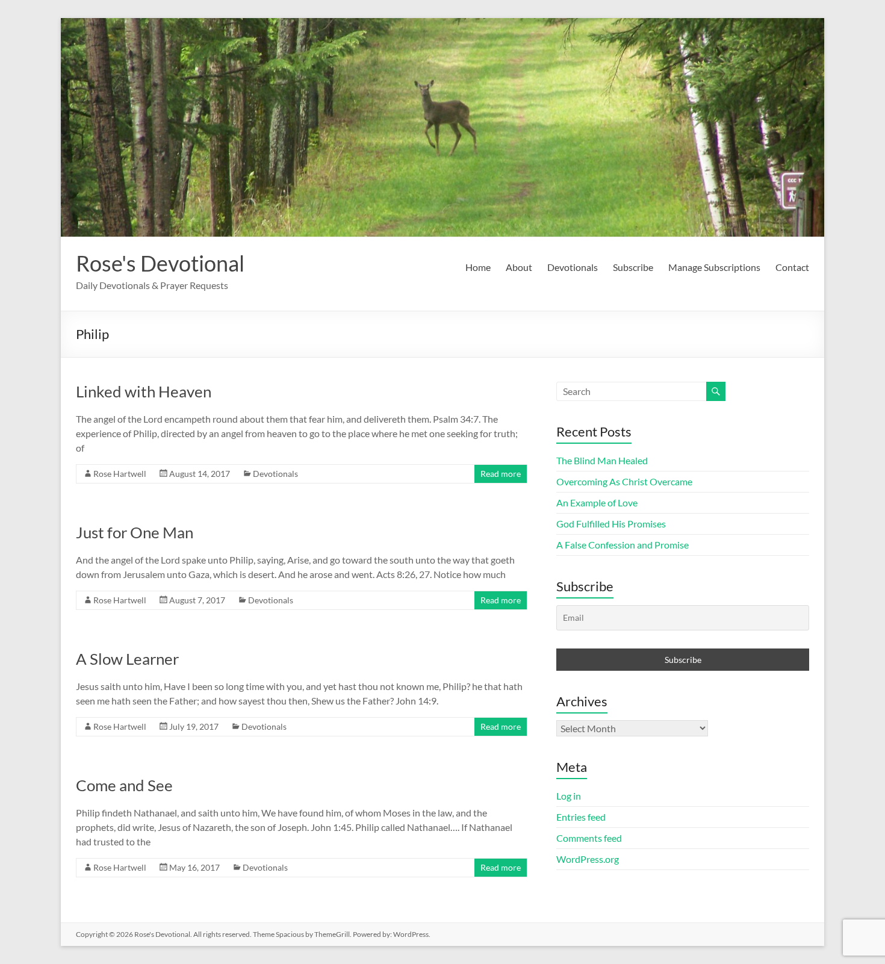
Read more (500, 473)
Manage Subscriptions (714, 267)
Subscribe (633, 267)
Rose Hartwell (119, 473)
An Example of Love (597, 502)
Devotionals (572, 267)
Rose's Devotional (160, 263)
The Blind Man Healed (602, 460)
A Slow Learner (127, 658)
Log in (568, 795)
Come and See (124, 785)
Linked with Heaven (143, 391)
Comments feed (589, 838)
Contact (792, 267)
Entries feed (581, 817)
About (519, 267)
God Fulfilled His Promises (611, 523)
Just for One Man (134, 532)
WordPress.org (587, 859)
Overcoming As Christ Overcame (624, 481)
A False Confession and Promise (622, 544)
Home (478, 267)
